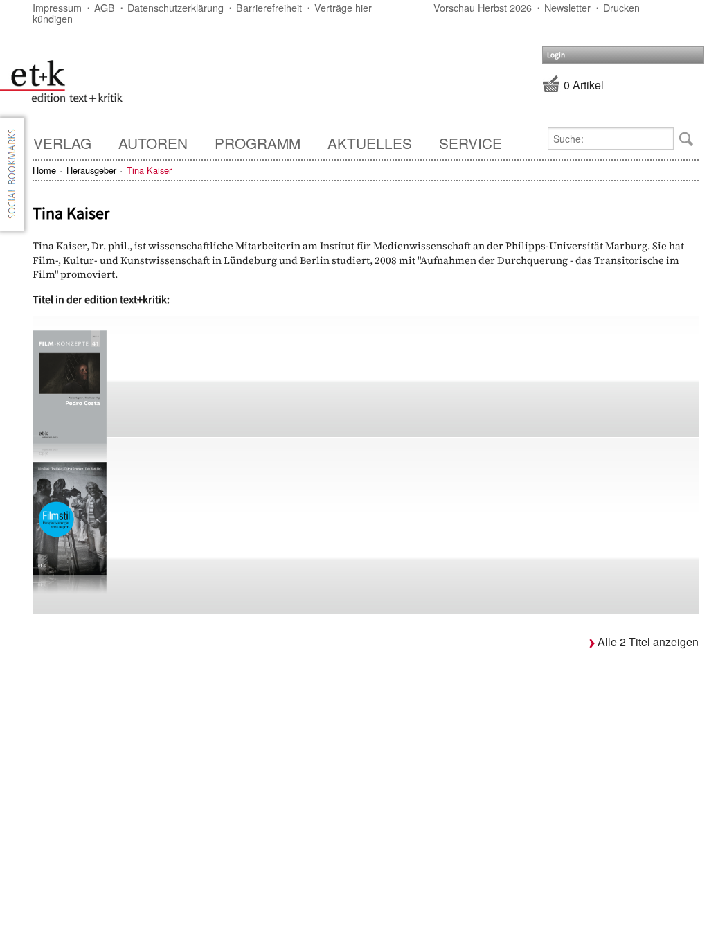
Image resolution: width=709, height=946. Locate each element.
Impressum (57, 7)
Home (44, 170)
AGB (104, 7)
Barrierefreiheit (269, 7)
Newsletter (567, 7)
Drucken (621, 7)
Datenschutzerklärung (175, 7)
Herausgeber (91, 170)
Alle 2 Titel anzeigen (648, 642)
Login (556, 55)
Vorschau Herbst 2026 (482, 7)
